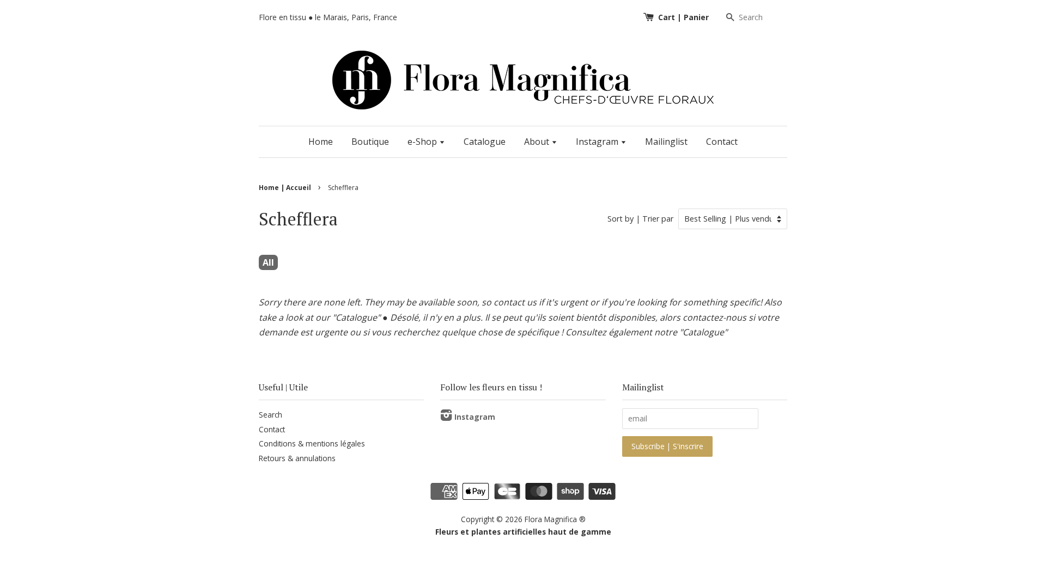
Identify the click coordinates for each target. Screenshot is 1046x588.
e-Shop (423, 142)
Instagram (598, 142)
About (537, 142)
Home (320, 142)
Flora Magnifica (551, 519)
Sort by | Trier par (640, 218)
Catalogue (485, 142)
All (268, 262)
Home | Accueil (285, 187)
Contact (722, 142)
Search (270, 414)
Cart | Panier (683, 17)
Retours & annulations (297, 458)
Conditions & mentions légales (312, 443)
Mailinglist (666, 142)
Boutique (370, 142)
